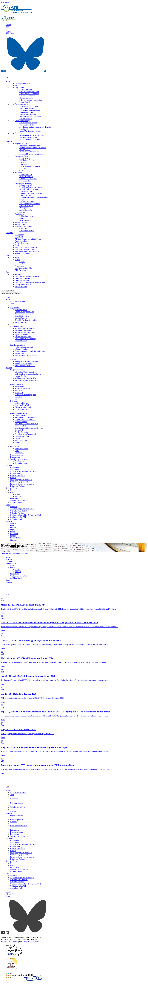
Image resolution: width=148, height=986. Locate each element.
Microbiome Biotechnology (29, 106)
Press (7, 27)
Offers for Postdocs (22, 280)
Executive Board (25, 90)
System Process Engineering (29, 110)
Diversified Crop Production (29, 146)
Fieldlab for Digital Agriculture (30, 187)
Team (17, 85)
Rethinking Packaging (23, 253)
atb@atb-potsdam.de (31, 942)
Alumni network (21, 287)
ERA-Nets (23, 162)
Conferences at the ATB (23, 268)
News (17, 258)
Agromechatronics (26, 112)
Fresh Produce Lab (26, 206)
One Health (19, 237)
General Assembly (26, 98)
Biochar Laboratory (26, 202)
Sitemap (13, 540)
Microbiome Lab (25, 191)
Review (22, 262)
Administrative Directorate (29, 94)
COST (21, 170)
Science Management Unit (29, 92)
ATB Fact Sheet (20, 270)
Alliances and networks (28, 179)
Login (12, 530)
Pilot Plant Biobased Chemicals (30, 193)
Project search (24, 158)
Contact (8, 25)
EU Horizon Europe (26, 160)
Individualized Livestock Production (32, 148)
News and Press (11, 255)
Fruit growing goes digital (24, 249)
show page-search (8, 291)
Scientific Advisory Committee (30, 100)
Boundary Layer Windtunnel (29, 204)
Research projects (21, 156)
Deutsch (9, 297)
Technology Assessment (28, 108)
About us (9, 81)
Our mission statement (23, 83)
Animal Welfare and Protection (30, 131)
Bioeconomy (19, 235)
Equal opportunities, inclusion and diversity (35, 127)
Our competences (21, 104)
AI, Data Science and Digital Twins (28, 239)
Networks (18, 173)
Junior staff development (28, 123)
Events (17, 260)
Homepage (5, 553)
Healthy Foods (24, 150)
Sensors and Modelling (27, 114)
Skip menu (5, 2)
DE (7, 75)
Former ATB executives (28, 137)
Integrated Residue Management (31, 154)
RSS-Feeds (10, 33)
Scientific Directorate (27, 96)
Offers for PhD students (23, 278)
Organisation (19, 87)
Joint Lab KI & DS (26, 177)
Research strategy (21, 222)
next (7, 594)
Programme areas (21, 143)
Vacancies (18, 274)
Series (21, 218)
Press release (19, 266)
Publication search (26, 216)
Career (8, 272)
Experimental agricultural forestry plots (33, 197)
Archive (22, 264)
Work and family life (26, 125)
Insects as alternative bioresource (27, 251)
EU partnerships (25, 181)
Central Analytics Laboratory (30, 189)
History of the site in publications (31, 135)
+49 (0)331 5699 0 (11, 942)
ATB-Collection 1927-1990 (29, 139)
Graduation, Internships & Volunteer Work (30, 282)
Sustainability (24, 129)
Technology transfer (26, 231)
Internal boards (24, 102)
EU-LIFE (22, 168)
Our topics (9, 233)
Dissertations (24, 220)
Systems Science (25, 119)
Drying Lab (23, 208)
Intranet (13, 527)
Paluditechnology (21, 241)
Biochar (18, 245)
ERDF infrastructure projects (29, 166)
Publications (19, 214)
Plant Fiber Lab (25, 195)
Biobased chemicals (22, 243)
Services (9, 521)
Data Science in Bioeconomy (30, 117)
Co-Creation (23, 229)
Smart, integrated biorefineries (26, 247)
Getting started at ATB (23, 285)
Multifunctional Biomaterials (29, 152)
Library (22, 212)
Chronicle (18, 133)
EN (7, 77)
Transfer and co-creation (23, 226)
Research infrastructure (23, 183)
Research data (20, 224)
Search (8, 31)
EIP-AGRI (23, 164)
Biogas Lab (23, 199)
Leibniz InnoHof (25, 185)
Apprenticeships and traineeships (27, 276)
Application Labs (25, 210)
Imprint (12, 536)
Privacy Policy (15, 538)
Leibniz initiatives (25, 175)
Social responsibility (22, 121)
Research (9, 141)
